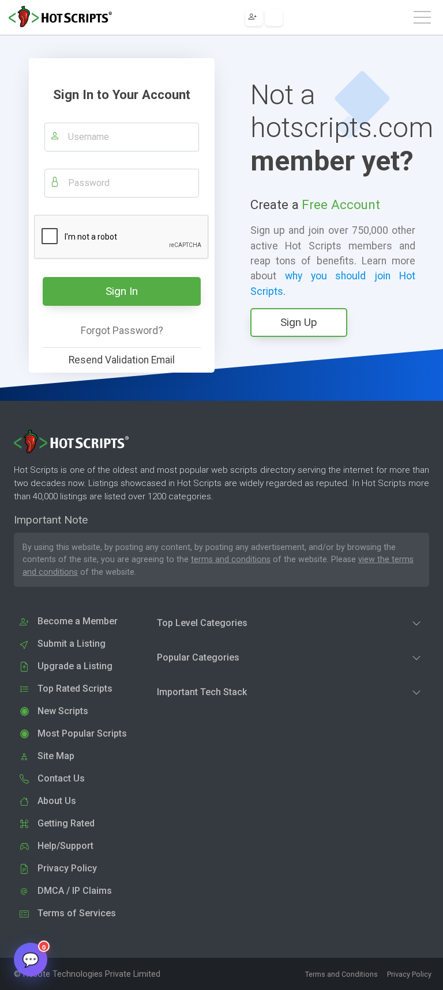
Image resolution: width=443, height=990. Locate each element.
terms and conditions (231, 559)
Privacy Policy (409, 974)
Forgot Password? (122, 330)
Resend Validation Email (122, 360)
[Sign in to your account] (274, 17)
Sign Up (298, 322)
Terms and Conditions (341, 974)
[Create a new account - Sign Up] (253, 17)
